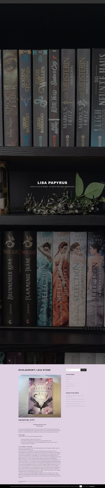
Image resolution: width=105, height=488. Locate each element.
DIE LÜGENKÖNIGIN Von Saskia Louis (73, 403)
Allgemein (68, 379)
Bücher (34, 422)
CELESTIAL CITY (26, 420)
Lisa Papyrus (53, 183)
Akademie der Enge (30, 481)
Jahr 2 (46, 481)
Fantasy (42, 481)
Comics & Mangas (70, 383)
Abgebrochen (69, 377)
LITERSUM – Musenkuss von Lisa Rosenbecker (75, 399)
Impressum (92, 486)
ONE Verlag (55, 481)
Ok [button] (80, 486)
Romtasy (20, 482)
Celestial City (38, 481)
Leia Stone (50, 481)
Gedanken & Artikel (70, 386)
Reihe (67, 388)
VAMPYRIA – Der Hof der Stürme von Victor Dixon (75, 401)
